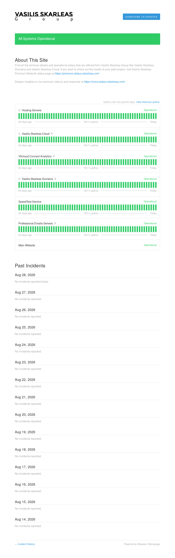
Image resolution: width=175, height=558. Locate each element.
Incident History (25, 544)
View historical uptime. (148, 102)
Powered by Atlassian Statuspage (142, 544)
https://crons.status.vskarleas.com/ (104, 82)
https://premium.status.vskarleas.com (77, 73)
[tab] (19, 116)
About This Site (31, 59)
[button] (141, 17)
